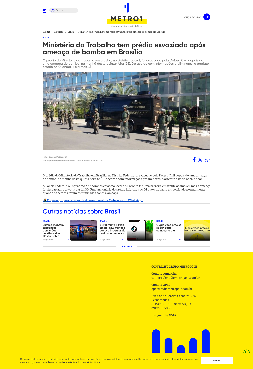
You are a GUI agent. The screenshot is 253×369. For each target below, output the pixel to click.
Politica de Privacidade (89, 362)
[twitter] (200, 159)
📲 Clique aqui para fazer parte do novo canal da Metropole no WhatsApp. (93, 200)
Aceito (216, 361)
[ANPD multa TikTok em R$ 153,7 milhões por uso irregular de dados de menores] (140, 230)
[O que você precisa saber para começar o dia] (197, 230)
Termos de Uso (69, 362)
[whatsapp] (207, 159)
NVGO (173, 315)
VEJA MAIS (126, 247)
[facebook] (194, 159)
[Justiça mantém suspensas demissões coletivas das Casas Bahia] (83, 230)
